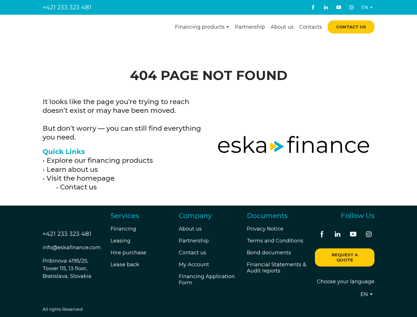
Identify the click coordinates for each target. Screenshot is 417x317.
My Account (194, 264)
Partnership (250, 27)
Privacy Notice (265, 229)
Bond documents (269, 253)
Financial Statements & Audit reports (276, 267)
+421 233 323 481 (67, 7)
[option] (364, 7)
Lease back (125, 264)
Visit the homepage (81, 178)
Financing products (200, 27)
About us (282, 27)
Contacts (310, 27)
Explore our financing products (100, 160)
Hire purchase (128, 253)
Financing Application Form (207, 279)
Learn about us (72, 169)
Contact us (78, 187)
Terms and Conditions (275, 241)
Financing (123, 229)
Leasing (120, 241)
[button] (313, 7)
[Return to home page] (77, 27)
